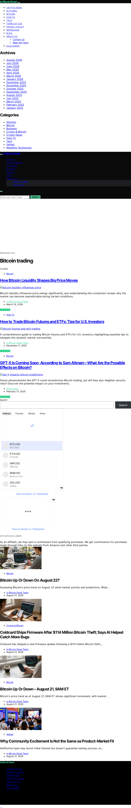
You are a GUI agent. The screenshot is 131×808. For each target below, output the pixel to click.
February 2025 (15, 104)
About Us (11, 36)
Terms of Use (14, 23)
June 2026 (12, 66)
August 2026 (14, 60)
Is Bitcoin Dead (8, 1)
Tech (9, 20)
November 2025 (16, 85)
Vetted (10, 144)
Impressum (12, 30)
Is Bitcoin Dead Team (17, 301)
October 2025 (14, 88)
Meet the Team (20, 42)
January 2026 (14, 79)
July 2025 (12, 98)
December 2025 (16, 82)
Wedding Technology (19, 147)
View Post (5, 310)
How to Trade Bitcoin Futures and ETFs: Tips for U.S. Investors (52, 321)
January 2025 (14, 107)
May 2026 (12, 69)
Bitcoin (10, 14)
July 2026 (12, 63)
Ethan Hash (12, 388)
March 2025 (13, 101)
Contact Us (18, 39)
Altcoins (11, 11)
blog (9, 33)
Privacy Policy (15, 27)
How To (10, 17)
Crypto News (14, 7)
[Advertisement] (65, 227)
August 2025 (14, 95)
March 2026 (13, 75)
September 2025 (16, 91)
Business (11, 128)
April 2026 (12, 72)
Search (35, 197)
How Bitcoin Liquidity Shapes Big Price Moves (39, 280)
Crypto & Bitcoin (16, 131)
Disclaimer (13, 46)
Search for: (6, 193)
